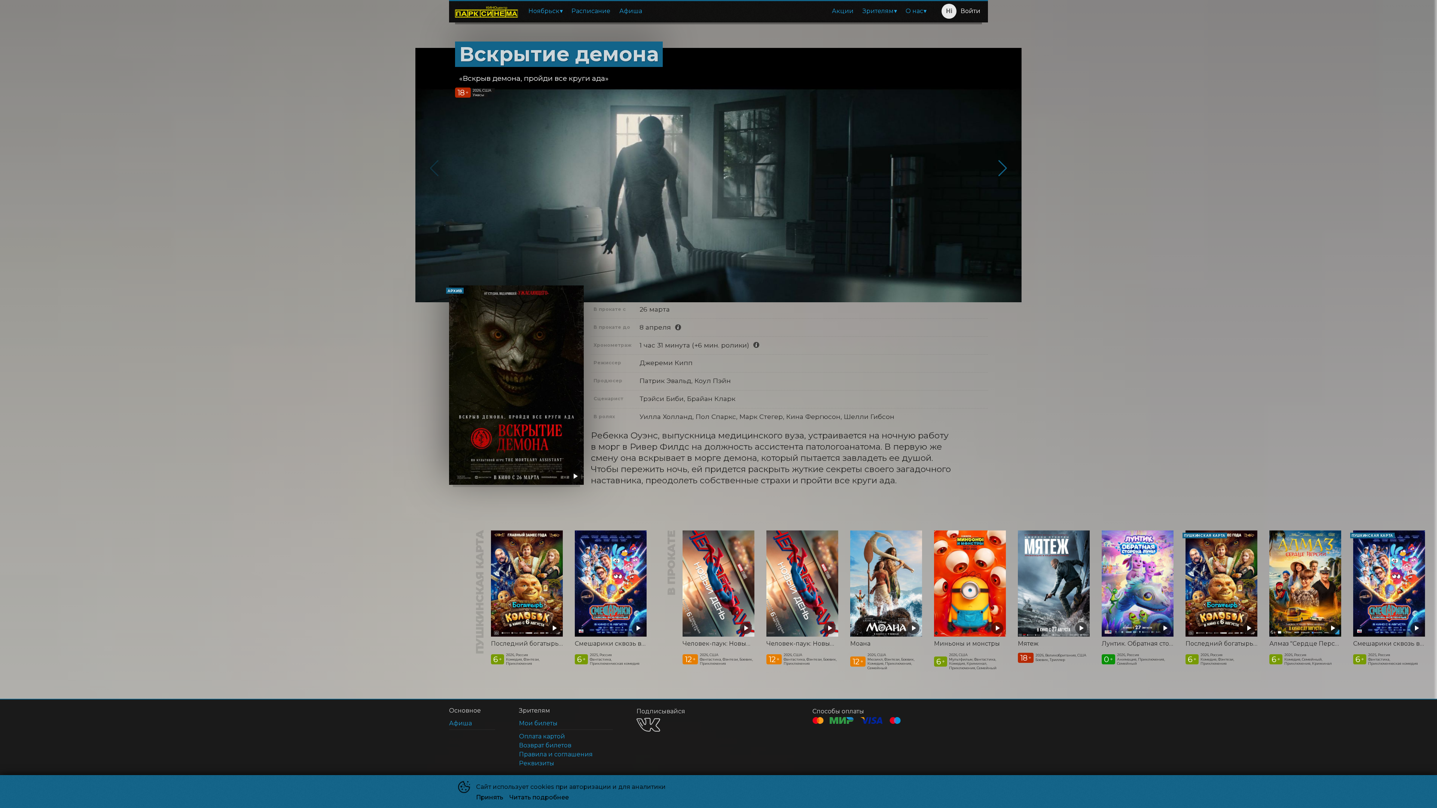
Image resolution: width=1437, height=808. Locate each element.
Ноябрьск (543, 11)
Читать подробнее (539, 797)
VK (648, 725)
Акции (843, 11)
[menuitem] (545, 11)
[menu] (727, 11)
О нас (914, 11)
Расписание (590, 11)
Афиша (630, 11)
